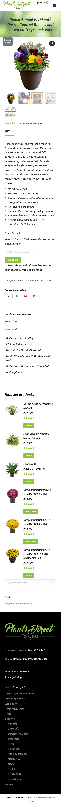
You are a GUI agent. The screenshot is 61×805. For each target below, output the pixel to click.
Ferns (11, 744)
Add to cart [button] (31, 511)
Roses (8, 714)
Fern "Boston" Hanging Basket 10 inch (36, 436)
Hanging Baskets (17, 754)
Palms (11, 769)
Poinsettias (14, 774)
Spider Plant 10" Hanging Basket (38, 406)
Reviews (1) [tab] (11, 329)
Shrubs (9, 784)
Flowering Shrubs (14, 699)
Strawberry (15, 779)
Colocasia (13, 739)
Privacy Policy (13, 677)
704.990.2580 (36, 650)
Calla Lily (13, 729)
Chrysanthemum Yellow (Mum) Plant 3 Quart (37, 522)
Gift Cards (11, 704)
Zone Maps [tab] (11, 321)
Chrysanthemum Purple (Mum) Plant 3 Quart (37, 492)
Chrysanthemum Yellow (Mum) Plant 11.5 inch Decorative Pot (37, 554)
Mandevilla (14, 759)
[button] (52, 43)
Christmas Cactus (18, 734)
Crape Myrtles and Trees (19, 694)
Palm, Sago (29, 464)
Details (29, 426)
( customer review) (29, 123)
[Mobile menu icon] (55, 5)
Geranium (13, 749)
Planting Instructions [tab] (18, 313)
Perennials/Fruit (15, 709)
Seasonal (33, 280)
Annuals (22, 280)
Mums (11, 764)
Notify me (13, 260)
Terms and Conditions (17, 671)
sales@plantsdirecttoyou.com (30, 659)
